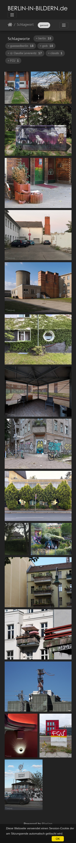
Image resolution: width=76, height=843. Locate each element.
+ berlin (43, 38)
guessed (44, 25)
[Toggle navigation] (12, 15)
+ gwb (46, 46)
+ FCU (13, 60)
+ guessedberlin (21, 46)
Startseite (10, 25)
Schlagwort (25, 25)
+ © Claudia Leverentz (25, 53)
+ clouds (55, 53)
